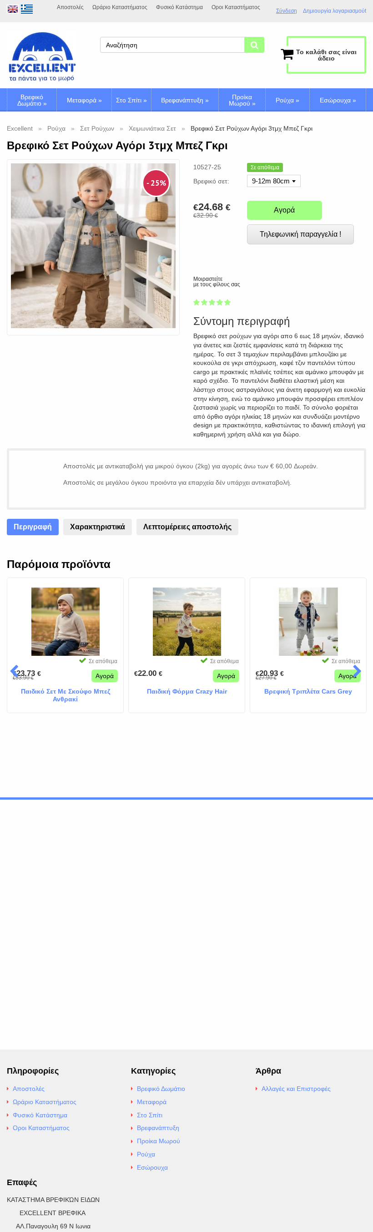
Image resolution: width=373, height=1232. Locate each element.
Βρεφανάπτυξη (185, 100)
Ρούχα (287, 100)
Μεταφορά (84, 100)
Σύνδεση (286, 11)
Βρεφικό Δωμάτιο (32, 100)
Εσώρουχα (338, 100)
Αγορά (284, 210)
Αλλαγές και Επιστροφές (296, 1088)
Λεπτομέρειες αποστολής (187, 527)
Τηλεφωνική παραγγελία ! (300, 234)
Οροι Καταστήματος (236, 7)
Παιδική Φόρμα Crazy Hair (187, 691)
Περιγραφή (33, 527)
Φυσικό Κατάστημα (179, 7)
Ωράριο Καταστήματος (119, 7)
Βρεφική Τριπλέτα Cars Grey (308, 691)
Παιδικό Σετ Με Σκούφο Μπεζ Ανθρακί (65, 695)
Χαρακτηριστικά (97, 527)
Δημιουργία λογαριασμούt (334, 11)
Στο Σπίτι (131, 100)
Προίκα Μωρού (242, 100)
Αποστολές (70, 7)
